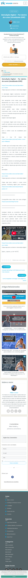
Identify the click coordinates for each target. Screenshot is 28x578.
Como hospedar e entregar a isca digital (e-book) (14, 279)
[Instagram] (16, 411)
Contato (9, 514)
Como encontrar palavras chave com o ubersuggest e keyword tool (14, 307)
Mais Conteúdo (9, 545)
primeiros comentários (14, 429)
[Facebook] (8, 411)
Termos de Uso (11, 511)
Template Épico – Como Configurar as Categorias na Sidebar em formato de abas (14, 329)
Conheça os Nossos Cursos (14, 502)
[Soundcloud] (20, 569)
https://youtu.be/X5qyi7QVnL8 (10, 201)
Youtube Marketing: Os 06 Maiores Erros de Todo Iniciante (13, 271)
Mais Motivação (9, 554)
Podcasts (7, 559)
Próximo (21, 275)
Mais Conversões (9, 547)
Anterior (7, 267)
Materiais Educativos (12, 528)
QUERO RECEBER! (13, 64)
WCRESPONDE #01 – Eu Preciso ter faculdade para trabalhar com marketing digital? (14, 351)
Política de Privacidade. (18, 61)
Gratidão (9, 505)
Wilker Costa (16, 22)
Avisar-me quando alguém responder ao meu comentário (14, 461)
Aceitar (14, 576)
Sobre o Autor (10, 500)
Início (4, 71)
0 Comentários (15, 26)
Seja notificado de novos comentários (11, 481)
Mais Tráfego (8, 556)
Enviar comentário (14, 463)
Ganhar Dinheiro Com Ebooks (14, 525)
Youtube (9, 508)
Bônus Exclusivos (11, 534)
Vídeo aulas (13, 11)
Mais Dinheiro (8, 549)
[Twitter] (19, 411)
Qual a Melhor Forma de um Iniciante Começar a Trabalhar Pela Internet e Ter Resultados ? (14, 374)
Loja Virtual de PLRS (12, 522)
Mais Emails (8, 552)
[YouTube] (12, 411)
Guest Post (9, 537)
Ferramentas (10, 531)
